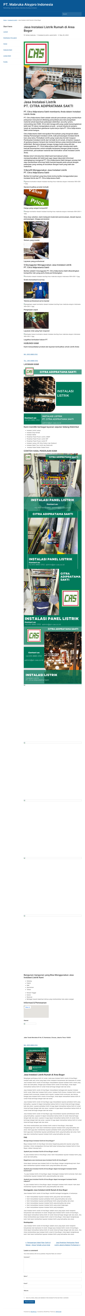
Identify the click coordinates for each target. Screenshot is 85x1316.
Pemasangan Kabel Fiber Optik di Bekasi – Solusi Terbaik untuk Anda (37, 1244)
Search (79, 14)
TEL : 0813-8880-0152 (31, 360)
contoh (5, 32)
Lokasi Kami (7, 56)
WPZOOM (58, 1311)
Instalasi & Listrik (12, 20)
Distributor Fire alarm (10, 38)
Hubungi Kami (7, 50)
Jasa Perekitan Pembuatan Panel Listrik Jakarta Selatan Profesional (67, 1244)
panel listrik (53, 35)
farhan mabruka (31, 35)
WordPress (33, 1311)
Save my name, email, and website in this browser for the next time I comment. (47, 1297)
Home (5, 20)
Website (26, 1290)
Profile (5, 62)
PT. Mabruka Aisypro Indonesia (28, 4)
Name (26, 1276)
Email (26, 1283)
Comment (27, 1257)
